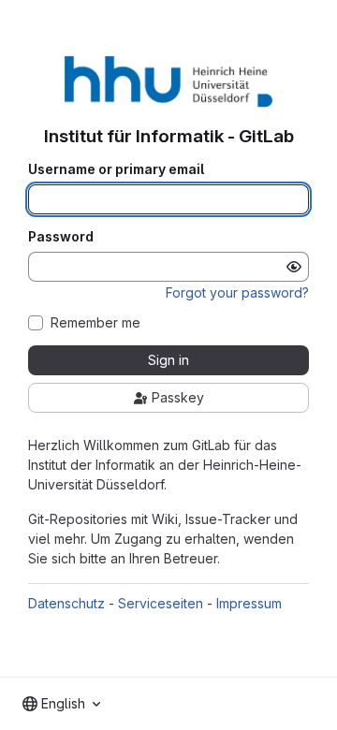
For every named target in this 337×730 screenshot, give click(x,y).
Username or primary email (116, 169)
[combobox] (61, 704)
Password (61, 236)
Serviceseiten (160, 603)
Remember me (95, 322)
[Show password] (294, 267)
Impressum (249, 603)
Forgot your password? (237, 292)
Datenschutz (66, 603)
